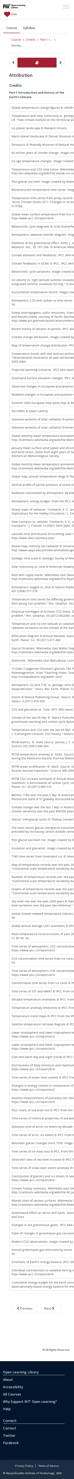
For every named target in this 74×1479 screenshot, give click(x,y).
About (8, 1379)
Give (13, 14)
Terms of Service (48, 1466)
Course (13, 27)
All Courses (12, 1394)
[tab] (37, 63)
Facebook (11, 1442)
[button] (66, 7)
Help (6, 1408)
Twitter (9, 1435)
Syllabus (29, 27)
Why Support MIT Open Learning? (30, 1401)
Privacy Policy (24, 1466)
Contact (9, 1428)
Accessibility (13, 1387)
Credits (31, 39)
